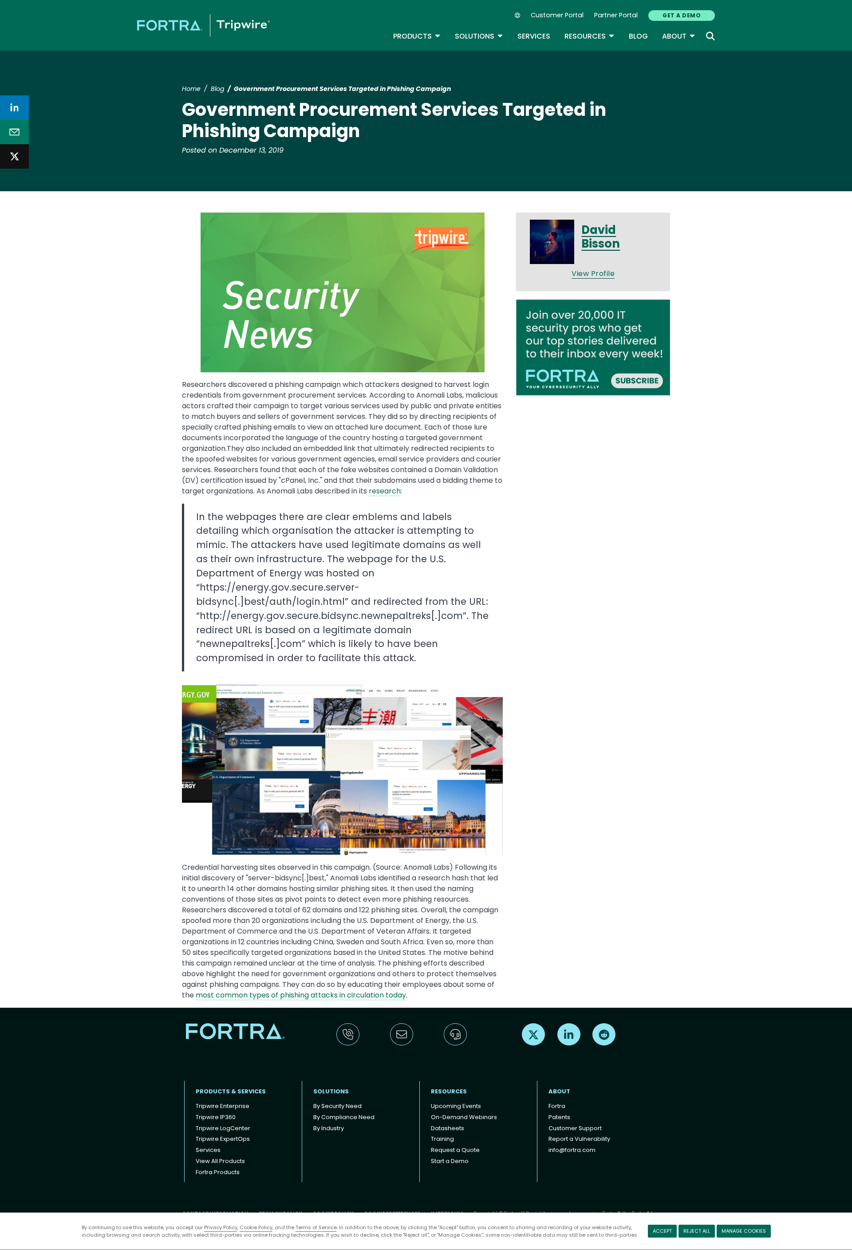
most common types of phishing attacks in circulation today (301, 995)
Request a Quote (455, 1150)
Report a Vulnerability (579, 1139)
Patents (559, 1117)
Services (533, 36)
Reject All (696, 1230)
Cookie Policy (256, 1227)
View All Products (220, 1161)
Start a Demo (450, 1161)
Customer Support (575, 1128)
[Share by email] (14, 132)
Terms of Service (316, 1227)
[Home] (203, 25)
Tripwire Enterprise (222, 1106)
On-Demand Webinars (464, 1117)
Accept (662, 1230)
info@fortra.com (572, 1150)
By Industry (328, 1128)
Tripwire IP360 (216, 1117)
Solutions (479, 36)
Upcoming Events (456, 1106)
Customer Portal (557, 15)
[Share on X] (14, 156)
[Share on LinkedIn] (14, 107)
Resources (589, 36)
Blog (638, 36)
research (385, 491)
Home (191, 88)
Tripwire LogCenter (223, 1128)
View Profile (593, 273)
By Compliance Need (344, 1117)
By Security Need (337, 1106)
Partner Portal (616, 15)
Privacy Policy (220, 1227)
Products (417, 36)
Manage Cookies (744, 1230)
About (678, 36)
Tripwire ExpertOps (223, 1139)
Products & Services (231, 1091)
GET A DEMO (682, 15)
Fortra (556, 1106)
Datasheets (447, 1128)
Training (442, 1139)
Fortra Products (218, 1172)
